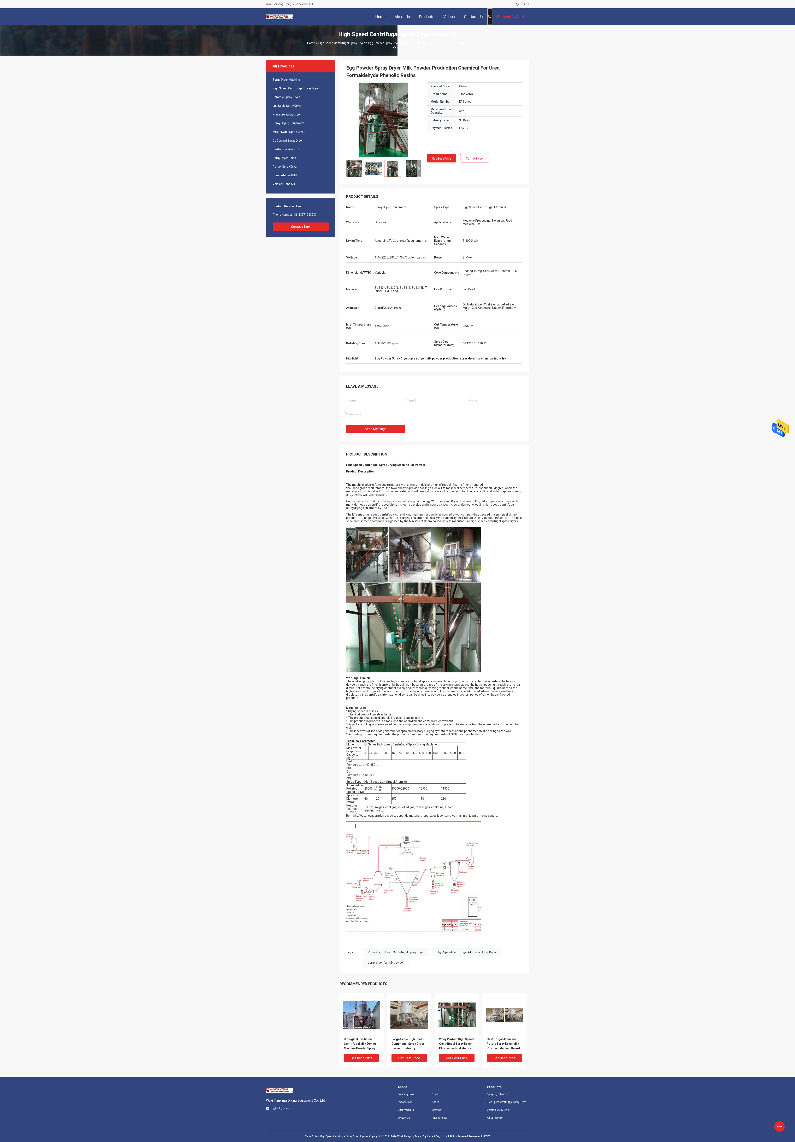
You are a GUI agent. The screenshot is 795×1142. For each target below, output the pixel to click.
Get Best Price (441, 158)
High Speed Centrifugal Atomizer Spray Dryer (466, 952)
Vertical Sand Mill (284, 184)
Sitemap (436, 1109)
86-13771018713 (305, 214)
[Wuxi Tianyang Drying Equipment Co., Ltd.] (279, 16)
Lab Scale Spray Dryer (287, 105)
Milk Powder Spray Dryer (289, 131)
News (435, 1094)
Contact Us (404, 1117)
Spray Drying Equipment (288, 123)
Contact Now (301, 227)
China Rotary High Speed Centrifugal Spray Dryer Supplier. (337, 1136)
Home (311, 43)
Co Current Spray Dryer (288, 140)
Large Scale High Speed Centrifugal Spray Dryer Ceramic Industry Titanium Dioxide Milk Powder (407, 1044)
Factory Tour (405, 1102)
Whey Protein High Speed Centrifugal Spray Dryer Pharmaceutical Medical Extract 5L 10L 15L (456, 1044)
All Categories (495, 1117)
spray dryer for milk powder (386, 962)
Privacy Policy (439, 1117)
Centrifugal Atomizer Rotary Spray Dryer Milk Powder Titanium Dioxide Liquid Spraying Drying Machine (504, 1044)
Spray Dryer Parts (284, 158)
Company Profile (407, 1094)
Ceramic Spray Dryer (286, 97)
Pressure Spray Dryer (287, 114)
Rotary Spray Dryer (285, 166)
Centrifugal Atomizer (287, 149)
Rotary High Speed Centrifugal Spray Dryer (396, 952)
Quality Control (406, 1109)
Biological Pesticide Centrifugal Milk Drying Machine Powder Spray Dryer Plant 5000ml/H (360, 1044)
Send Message (376, 429)
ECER (487, 1136)
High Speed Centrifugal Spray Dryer (341, 43)
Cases (435, 1102)
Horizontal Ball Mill (285, 175)
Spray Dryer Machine (286, 79)
